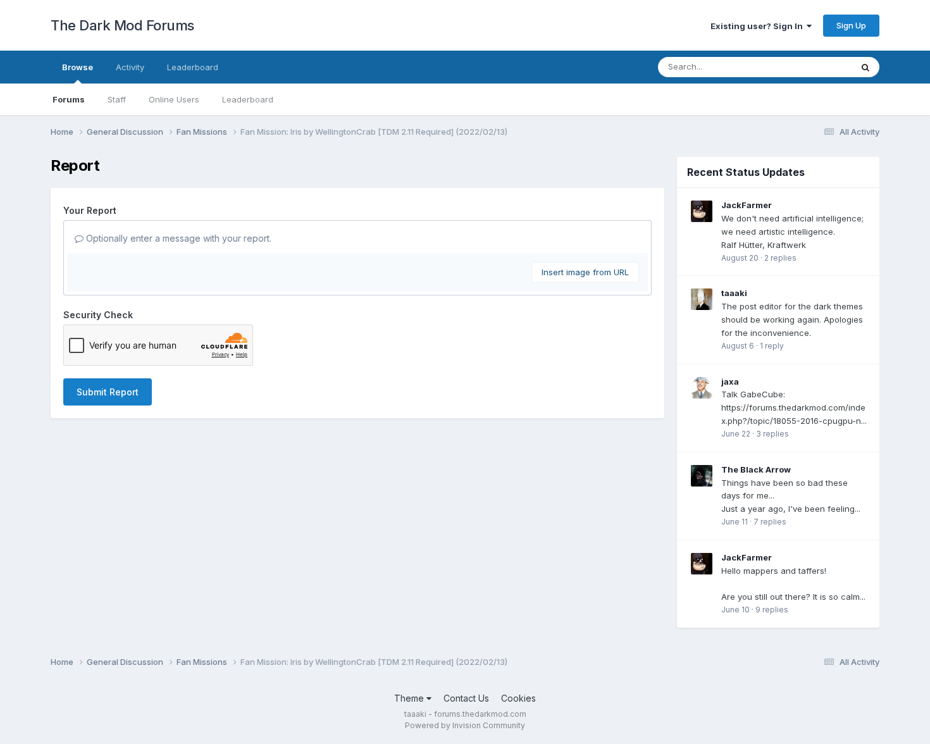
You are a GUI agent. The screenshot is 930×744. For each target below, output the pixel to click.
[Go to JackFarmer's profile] (701, 211)
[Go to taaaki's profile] (701, 299)
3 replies (772, 433)
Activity (130, 67)
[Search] (865, 67)
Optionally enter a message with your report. (177, 238)
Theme (410, 698)
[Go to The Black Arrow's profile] (701, 476)
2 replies (780, 258)
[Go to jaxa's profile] (701, 388)
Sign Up (851, 25)
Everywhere (812, 66)
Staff (117, 99)
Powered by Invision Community (465, 725)
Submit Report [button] (108, 392)
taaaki (734, 293)
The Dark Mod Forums (122, 25)
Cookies (518, 698)
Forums (69, 99)
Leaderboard (247, 99)
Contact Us (466, 698)
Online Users (174, 99)
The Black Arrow (756, 469)
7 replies (769, 521)
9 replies (771, 609)
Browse (77, 67)
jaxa (730, 381)
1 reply (772, 345)
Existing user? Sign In (758, 26)
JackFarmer (746, 205)
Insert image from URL (585, 272)
